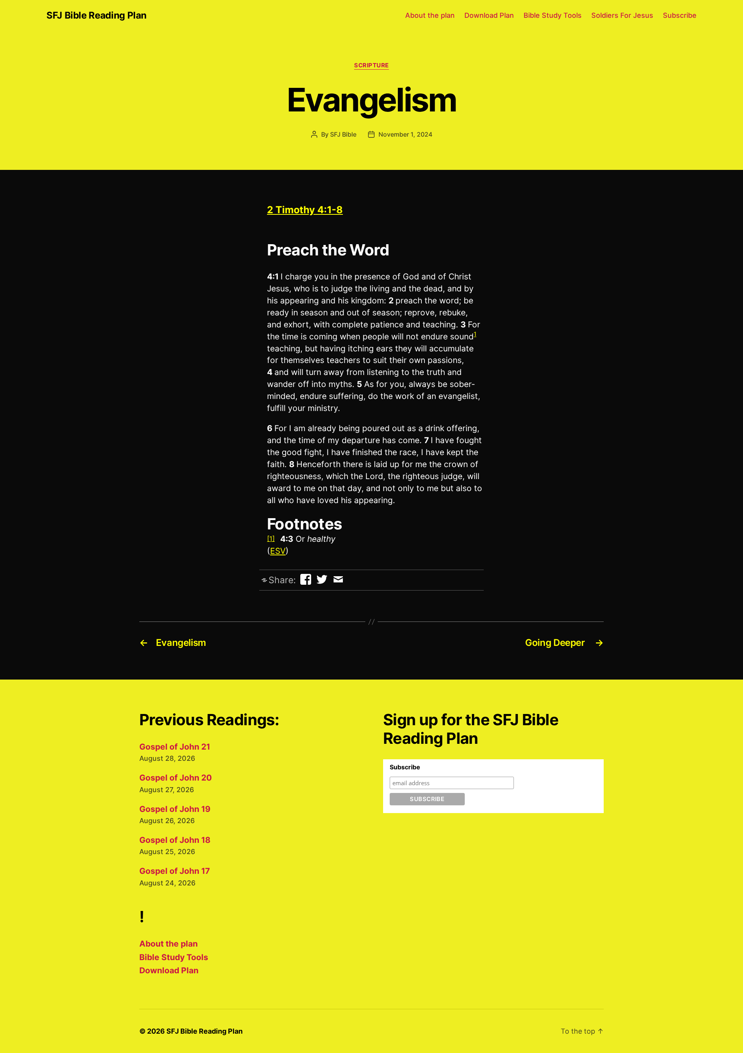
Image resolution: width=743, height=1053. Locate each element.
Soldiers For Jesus (622, 15)
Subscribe (680, 15)
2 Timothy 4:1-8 (305, 210)
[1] (271, 539)
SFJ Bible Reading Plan (96, 15)
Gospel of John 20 (175, 777)
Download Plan (489, 15)
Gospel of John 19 (175, 809)
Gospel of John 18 (175, 840)
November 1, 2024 (405, 134)
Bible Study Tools (553, 15)
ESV (278, 551)
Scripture (371, 65)
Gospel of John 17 (174, 871)
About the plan (430, 15)
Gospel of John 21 (174, 747)
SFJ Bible (343, 134)
